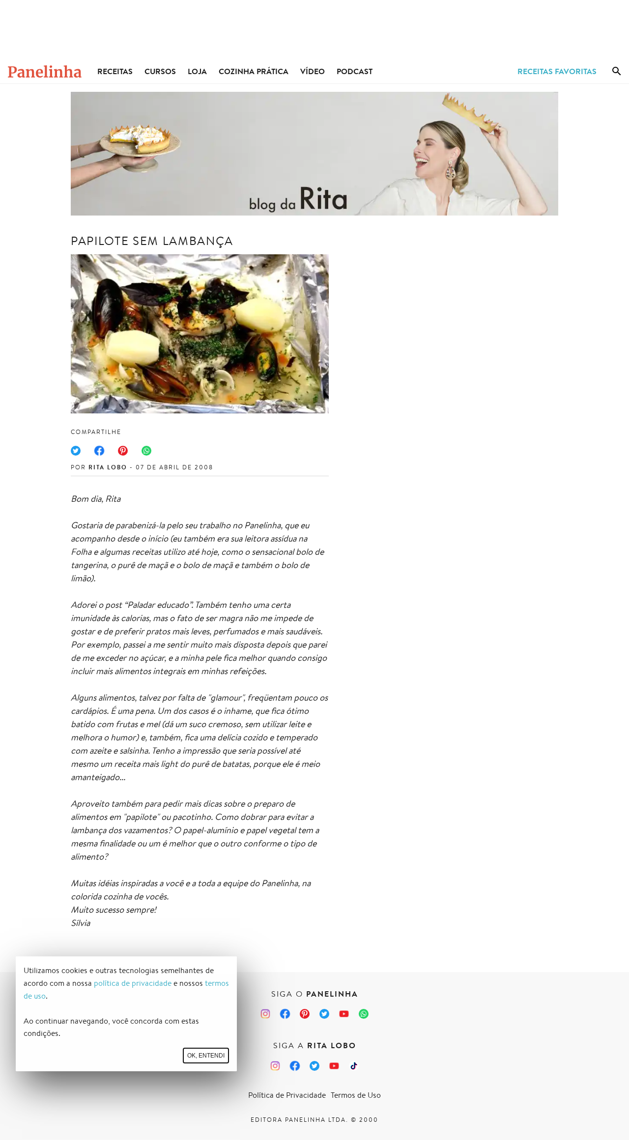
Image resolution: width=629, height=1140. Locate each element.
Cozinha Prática (253, 71)
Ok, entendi (206, 1055)
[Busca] (616, 71)
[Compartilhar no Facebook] (99, 450)
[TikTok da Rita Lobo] (354, 1066)
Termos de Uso (356, 1095)
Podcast (354, 71)
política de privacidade (133, 983)
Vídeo (312, 71)
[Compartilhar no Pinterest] (123, 450)
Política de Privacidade (287, 1095)
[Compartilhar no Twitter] (75, 450)
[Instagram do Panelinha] (265, 1014)
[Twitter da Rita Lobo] (314, 1066)
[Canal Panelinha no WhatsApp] (363, 1014)
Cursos (160, 71)
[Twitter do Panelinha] (324, 1014)
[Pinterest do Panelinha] (304, 1014)
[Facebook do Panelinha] (285, 1014)
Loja (197, 71)
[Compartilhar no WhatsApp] (146, 450)
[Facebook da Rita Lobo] (295, 1066)
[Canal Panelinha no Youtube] (344, 1014)
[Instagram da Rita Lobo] (275, 1066)
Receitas (115, 71)
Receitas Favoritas (557, 71)
